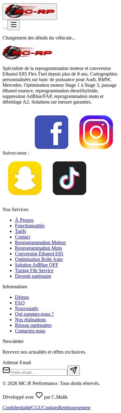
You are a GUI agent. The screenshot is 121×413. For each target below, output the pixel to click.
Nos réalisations (30, 319)
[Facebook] (51, 152)
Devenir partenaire (33, 276)
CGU (36, 407)
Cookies (50, 407)
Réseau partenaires (33, 325)
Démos (22, 297)
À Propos (24, 220)
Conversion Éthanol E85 (39, 253)
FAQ (20, 302)
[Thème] (4, 28)
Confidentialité (16, 407)
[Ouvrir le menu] (13, 25)
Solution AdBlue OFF (36, 264)
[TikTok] (69, 199)
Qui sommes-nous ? (34, 314)
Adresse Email (16, 362)
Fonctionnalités (30, 225)
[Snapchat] (24, 199)
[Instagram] (96, 152)
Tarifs (20, 231)
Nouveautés (26, 308)
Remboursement (74, 407)
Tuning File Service (34, 270)
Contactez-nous (30, 330)
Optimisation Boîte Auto (39, 259)
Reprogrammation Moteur (40, 242)
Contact (22, 236)
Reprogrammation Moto (38, 248)
